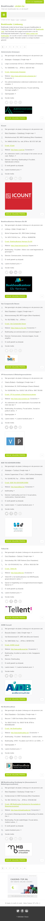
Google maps (26, 59)
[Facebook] (22, 911)
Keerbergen (20, 382)
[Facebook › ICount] (11, 178)
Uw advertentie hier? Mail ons (22, 896)
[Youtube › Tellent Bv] (20, 601)
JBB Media (20, 916)
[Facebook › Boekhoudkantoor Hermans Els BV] (11, 272)
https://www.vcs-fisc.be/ (18, 328)
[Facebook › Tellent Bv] (11, 601)
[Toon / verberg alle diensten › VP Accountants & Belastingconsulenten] (24, 410)
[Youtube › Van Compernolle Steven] (20, 350)
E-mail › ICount (9, 145)
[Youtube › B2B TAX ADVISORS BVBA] (20, 513)
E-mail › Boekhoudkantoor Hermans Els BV (18, 241)
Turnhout (16, 470)
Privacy (26, 916)
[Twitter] (18, 911)
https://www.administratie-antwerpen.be (23, 76)
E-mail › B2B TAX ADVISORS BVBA (16, 482)
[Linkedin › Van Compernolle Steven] (15, 350)
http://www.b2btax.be (17, 487)
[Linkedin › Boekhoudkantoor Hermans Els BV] (15, 272)
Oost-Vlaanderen (10, 556)
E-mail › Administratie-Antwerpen (15, 72)
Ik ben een (35, 2)
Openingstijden (10, 94)
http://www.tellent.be (17, 573)
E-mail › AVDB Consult (12, 645)
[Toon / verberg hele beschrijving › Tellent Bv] (24, 578)
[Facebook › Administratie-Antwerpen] (11, 102)
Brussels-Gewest (10, 633)
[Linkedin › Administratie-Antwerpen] (15, 102)
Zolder (14, 229)
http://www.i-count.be (17, 150)
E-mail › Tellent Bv (11, 569)
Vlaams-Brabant (10, 382)
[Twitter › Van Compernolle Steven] (6, 350)
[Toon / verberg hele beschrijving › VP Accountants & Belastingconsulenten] (24, 404)
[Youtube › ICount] (20, 178)
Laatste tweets (10, 419)
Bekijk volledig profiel (15, 118)
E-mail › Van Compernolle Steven (15, 324)
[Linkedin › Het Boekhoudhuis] (15, 757)
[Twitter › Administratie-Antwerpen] (6, 102)
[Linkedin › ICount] (15, 178)
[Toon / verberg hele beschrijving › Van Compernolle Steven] (24, 332)
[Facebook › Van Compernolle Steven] (11, 350)
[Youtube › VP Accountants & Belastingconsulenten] (20, 427)
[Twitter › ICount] (6, 178)
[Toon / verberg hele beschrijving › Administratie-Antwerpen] (24, 83)
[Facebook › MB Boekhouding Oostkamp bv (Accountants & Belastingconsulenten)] (11, 838)
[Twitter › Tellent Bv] (6, 601)
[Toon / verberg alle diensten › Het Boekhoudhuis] (24, 741)
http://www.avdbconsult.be (19, 649)
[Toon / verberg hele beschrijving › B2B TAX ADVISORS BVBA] (24, 491)
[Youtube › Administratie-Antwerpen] (20, 102)
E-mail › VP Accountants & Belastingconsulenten (20, 394)
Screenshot (9, 78)
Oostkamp (20, 792)
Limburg (7, 229)
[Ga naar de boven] (42, 118)
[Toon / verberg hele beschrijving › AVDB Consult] (24, 654)
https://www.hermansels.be (19, 245)
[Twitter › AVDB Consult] (6, 676)
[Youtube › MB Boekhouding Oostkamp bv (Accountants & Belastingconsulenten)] (20, 838)
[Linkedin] (26, 911)
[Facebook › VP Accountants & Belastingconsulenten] (11, 427)
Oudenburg (20, 133)
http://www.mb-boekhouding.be (20, 810)
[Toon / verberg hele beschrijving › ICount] (24, 155)
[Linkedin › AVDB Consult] (15, 676)
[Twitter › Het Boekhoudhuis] (6, 757)
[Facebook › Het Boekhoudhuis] (11, 757)
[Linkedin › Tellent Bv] (15, 601)
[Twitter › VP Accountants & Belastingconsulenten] (6, 427)
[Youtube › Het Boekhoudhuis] (20, 757)
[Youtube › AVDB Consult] (20, 676)
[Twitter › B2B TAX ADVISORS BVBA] (6, 513)
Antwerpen (8, 59)
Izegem (19, 311)
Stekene (19, 556)
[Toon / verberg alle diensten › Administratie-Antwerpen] (24, 89)
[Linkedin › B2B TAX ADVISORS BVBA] (15, 513)
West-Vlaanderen (10, 133)
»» (24, 47)
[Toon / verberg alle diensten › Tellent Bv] (24, 584)
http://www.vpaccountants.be (20, 399)
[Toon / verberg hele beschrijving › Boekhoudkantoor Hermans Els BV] (24, 251)
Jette (19, 633)
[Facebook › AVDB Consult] (11, 676)
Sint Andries (21, 714)
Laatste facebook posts (13, 170)
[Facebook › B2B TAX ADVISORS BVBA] (11, 513)
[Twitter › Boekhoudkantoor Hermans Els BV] (6, 272)
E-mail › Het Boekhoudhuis (13, 728)
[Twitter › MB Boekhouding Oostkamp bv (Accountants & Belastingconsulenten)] (6, 838)
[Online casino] (22, 875)
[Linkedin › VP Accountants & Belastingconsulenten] (15, 427)
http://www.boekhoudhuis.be (20, 733)
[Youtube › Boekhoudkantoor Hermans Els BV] (20, 272)
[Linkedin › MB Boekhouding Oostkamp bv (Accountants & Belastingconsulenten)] (15, 838)
